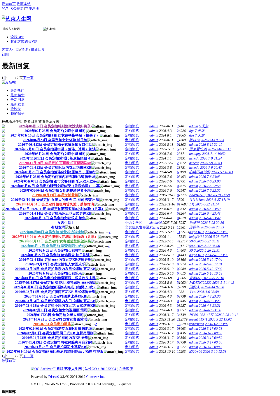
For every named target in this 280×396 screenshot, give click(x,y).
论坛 (17, 37)
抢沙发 (15, 109)
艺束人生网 (10, 49)
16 (178, 324)
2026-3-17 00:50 (210, 342)
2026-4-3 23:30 (209, 296)
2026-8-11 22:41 (210, 144)
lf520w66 (195, 351)
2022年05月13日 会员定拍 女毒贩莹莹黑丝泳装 (55, 241)
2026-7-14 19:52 (214, 154)
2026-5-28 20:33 (212, 227)
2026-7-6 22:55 (209, 190)
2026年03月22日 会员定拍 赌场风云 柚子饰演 (55, 255)
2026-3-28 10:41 (226, 315)
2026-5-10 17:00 (210, 269)
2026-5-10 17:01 (210, 264)
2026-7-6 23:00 (209, 181)
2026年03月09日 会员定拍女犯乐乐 (55, 273)
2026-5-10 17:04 (210, 259)
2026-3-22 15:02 (220, 319)
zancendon (196, 324)
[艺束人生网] (17, 19)
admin (153, 126)
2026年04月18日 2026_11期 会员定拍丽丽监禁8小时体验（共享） (55, 209)
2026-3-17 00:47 (210, 347)
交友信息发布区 (137, 227)
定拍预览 (132, 126)
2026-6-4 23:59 (209, 209)
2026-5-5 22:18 (213, 278)
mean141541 (198, 319)
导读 (24, 49)
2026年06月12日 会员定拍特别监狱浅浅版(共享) (55, 126)
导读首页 (9, 361)
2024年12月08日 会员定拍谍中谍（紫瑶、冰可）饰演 (55, 149)
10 (178, 246)
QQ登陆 (17, 8)
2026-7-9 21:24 (211, 158)
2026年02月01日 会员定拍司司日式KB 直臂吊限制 (55, 333)
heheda (194, 158)
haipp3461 (196, 232)
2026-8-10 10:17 (219, 149)
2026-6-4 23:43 (209, 213)
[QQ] (35, 369)
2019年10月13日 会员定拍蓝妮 (55, 195)
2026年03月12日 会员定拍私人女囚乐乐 (55, 264)
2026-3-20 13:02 (216, 324)
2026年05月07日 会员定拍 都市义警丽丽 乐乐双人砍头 (55, 181)
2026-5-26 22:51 (208, 250)
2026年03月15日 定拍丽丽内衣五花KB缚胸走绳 (55, 259)
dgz (191, 131)
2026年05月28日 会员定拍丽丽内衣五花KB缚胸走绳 (55, 177)
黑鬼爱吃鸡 (198, 149)
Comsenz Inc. (95, 376)
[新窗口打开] (3, 127)
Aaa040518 (197, 195)
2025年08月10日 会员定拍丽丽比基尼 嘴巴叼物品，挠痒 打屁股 (55, 351)
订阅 (5, 54)
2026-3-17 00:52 (210, 338)
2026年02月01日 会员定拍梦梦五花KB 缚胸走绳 (55, 328)
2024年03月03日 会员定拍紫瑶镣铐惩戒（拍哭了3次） (55, 287)
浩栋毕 (194, 222)
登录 (5, 8)
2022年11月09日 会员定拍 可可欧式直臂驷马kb (55, 163)
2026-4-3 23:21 (209, 305)
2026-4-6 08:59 (208, 292)
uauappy (195, 154)
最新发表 (17, 104)
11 (178, 232)
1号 (191, 204)
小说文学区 (133, 222)
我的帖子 (17, 113)
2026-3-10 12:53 (214, 351)
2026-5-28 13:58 (216, 232)
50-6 (192, 241)
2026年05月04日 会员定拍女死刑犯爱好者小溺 (55, 190)
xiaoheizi (155, 222)
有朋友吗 (58, 227)
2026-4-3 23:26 (209, 301)
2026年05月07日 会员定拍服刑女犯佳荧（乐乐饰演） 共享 (55, 186)
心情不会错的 (199, 172)
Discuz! (53, 376)
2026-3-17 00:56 (210, 333)
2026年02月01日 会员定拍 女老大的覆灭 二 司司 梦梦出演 (55, 200)
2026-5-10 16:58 (210, 273)
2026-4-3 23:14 (209, 310)
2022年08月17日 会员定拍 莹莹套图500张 (52, 246)
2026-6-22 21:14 (207, 204)
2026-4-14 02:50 (212, 287)
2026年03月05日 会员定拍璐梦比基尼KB (55, 296)
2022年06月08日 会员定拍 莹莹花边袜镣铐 (52, 232)
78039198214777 (201, 315)
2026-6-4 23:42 (209, 218)
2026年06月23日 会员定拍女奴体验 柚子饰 (55, 140)
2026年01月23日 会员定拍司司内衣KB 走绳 (55, 338)
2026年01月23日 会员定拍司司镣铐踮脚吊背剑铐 (55, 342)
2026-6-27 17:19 (218, 200)
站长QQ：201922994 (100, 369)
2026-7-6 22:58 (209, 186)
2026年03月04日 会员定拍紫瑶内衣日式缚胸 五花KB (55, 301)
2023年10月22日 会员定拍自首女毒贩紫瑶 (55, 319)
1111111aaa (197, 200)
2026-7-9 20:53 (211, 163)
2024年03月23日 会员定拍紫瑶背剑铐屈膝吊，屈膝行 (55, 172)
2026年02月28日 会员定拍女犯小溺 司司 (55, 131)
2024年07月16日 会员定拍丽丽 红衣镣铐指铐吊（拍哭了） (55, 135)
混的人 (194, 287)
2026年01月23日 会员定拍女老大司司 (55, 315)
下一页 (28, 78)
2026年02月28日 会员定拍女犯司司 (55, 250)
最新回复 (38, 49)
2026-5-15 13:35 (216, 255)
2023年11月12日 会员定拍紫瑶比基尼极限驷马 (55, 158)
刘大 (192, 292)
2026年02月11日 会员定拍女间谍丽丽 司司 (55, 310)
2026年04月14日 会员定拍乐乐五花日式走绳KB (55, 213)
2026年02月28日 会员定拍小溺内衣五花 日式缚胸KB (55, 305)
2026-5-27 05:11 (208, 241)
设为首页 (9, 4)
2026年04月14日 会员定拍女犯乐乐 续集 (55, 218)
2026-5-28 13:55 (216, 236)
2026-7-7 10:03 (222, 172)
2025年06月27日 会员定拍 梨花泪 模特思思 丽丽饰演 (55, 282)
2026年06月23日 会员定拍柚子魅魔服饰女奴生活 (55, 144)
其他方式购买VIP (23, 41)
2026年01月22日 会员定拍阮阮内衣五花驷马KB (55, 167)
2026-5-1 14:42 (223, 282)
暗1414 (194, 140)
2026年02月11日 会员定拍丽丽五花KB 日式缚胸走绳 (55, 292)
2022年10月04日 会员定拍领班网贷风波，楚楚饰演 (55, 204)
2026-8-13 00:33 (212, 140)
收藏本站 (24, 4)
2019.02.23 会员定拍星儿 (52, 324)
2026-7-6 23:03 (209, 177)
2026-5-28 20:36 (212, 222)
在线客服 (126, 369)
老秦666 (195, 278)
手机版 (58, 369)
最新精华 (17, 95)
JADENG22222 (200, 282)
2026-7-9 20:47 (211, 167)
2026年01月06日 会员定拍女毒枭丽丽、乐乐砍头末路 (55, 278)
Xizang (154, 227)
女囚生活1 (65, 222)
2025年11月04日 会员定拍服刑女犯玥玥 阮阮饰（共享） (55, 236)
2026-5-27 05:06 (208, 246)
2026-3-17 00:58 (210, 328)
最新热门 (17, 90)
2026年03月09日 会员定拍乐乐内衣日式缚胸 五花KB (55, 269)
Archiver (46, 369)
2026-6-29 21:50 (218, 195)
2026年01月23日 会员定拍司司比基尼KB (55, 347)
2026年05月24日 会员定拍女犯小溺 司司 (55, 154)
